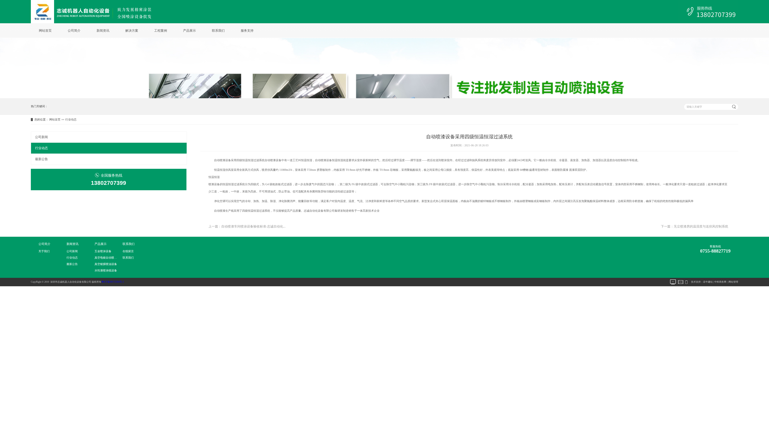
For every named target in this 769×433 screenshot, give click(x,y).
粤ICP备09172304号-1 (112, 281)
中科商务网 (720, 281)
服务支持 (247, 30)
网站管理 (733, 281)
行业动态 (70, 119)
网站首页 (45, 30)
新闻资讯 (103, 30)
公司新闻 (41, 137)
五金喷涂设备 (103, 251)
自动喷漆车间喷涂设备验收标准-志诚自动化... (253, 226)
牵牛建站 (708, 281)
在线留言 (128, 251)
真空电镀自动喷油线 (107, 257)
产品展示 (189, 30)
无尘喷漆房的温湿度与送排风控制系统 (701, 226)
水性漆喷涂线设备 (106, 270)
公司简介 (74, 30)
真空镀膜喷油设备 (106, 264)
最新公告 (41, 159)
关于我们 (44, 251)
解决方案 (131, 30)
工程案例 (160, 30)
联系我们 (218, 30)
